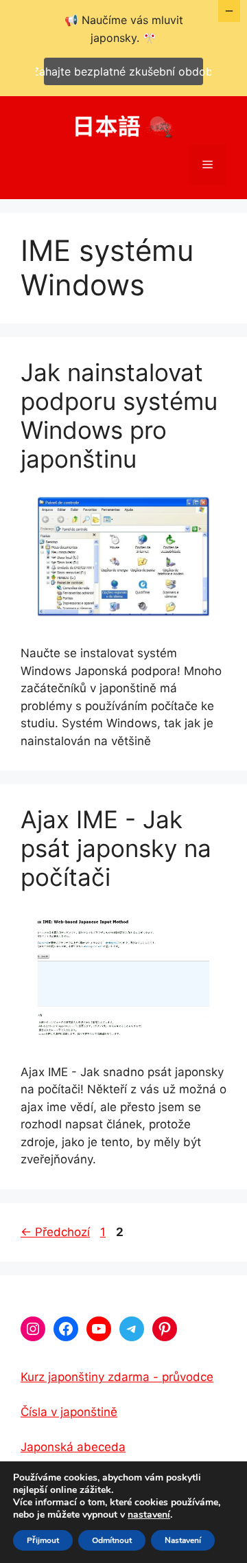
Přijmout (43, 1540)
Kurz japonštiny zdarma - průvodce (117, 1377)
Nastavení (183, 1540)
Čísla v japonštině (69, 1412)
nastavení (149, 1515)
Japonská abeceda (73, 1447)
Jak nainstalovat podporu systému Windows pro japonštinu (119, 415)
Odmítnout (112, 1540)
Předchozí (55, 1232)
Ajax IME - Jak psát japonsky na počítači (116, 848)
